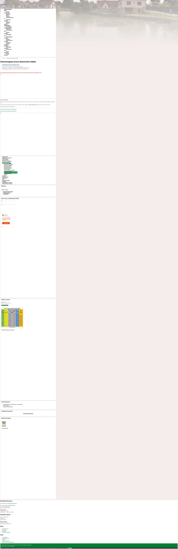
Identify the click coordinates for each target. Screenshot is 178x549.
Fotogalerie (4, 181)
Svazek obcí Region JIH (8, 18)
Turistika (8, 16)
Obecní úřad (7, 25)
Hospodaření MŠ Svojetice (8, 37)
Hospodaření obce (7, 35)
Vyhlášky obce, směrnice (6, 157)
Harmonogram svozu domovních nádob (10, 172)
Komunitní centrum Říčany (8, 406)
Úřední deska (8, 28)
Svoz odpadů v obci (5, 163)
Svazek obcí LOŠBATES (7, 20)
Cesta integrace (6, 405)
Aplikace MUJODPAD (7, 173)
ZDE (13, 106)
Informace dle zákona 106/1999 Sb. (8, 27)
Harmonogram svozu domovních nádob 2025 (8, 111)
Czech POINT (8, 42)
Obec (5, 10)
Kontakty (6, 52)
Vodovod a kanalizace (6, 162)
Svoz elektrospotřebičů (8, 171)
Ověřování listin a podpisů (8, 41)
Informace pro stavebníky (6, 161)
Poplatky (8, 39)
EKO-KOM (5, 174)
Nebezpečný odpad (7, 166)
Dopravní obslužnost (6, 180)
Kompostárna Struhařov (8, 167)
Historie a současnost (7, 12)
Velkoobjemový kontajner (8, 164)
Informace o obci (5, 528)
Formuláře (4, 175)
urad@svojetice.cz (11, 505)
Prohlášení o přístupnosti (27, 544)
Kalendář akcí (4, 178)
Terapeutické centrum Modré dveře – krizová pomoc (13, 404)
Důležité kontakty (6, 55)
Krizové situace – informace (7, 183)
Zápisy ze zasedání (7, 33)
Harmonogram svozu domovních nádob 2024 (8, 109)
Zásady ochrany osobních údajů (8, 542)
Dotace (7, 51)
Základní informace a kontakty (7, 44)
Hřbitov (7, 15)
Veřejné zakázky (5, 158)
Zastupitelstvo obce (8, 31)
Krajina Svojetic (6, 24)
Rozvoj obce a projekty (7, 48)
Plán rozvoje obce (7, 50)
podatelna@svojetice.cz (12, 503)
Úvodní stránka (8, 9)
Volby (3, 179)
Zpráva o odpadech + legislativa (9, 170)
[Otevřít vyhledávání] (4, 56)
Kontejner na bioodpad (8, 165)
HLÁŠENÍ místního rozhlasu (7, 182)
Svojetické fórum (5, 176)
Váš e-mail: (3, 302)
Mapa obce (8, 14)
